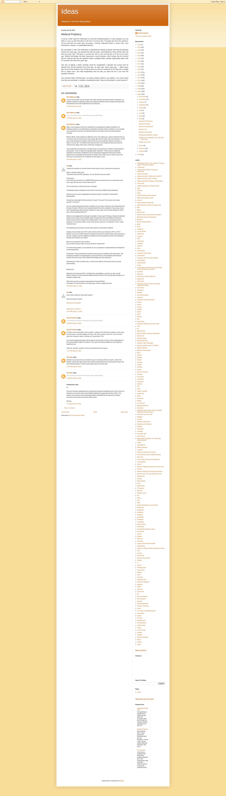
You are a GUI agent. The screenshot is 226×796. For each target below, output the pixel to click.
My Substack (141, 750)
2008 (139, 89)
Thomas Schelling (143, 606)
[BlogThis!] (82, 86)
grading (139, 357)
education (140, 290)
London (139, 419)
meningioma (141, 445)
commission (141, 255)
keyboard (140, 398)
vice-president (141, 623)
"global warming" (142, 174)
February (142, 148)
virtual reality (141, 625)
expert (139, 304)
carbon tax (140, 234)
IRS (138, 386)
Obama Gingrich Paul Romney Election (149, 471)
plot (138, 500)
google (139, 355)
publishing (140, 526)
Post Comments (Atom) (77, 415)
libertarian (140, 408)
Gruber (139, 360)
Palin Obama (141, 481)
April (140, 119)
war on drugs (141, 630)
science (139, 553)
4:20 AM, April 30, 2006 (74, 106)
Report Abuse (140, 650)
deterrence (140, 279)
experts (139, 307)
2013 (139, 75)
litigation (140, 417)
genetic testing (141, 338)
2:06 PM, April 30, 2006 (74, 159)
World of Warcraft (142, 637)
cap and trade (141, 231)
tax (138, 594)
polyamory (140, 507)
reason (139, 534)
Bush (138, 226)
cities (138, 248)
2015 (139, 69)
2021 (139, 53)
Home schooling (142, 372)
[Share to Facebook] (86, 86)
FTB (138, 326)
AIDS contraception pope (145, 198)
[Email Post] (75, 86)
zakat (139, 644)
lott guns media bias (143, 421)
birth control (141, 212)
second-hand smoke (143, 558)
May (140, 116)
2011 (139, 80)
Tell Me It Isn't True (145, 142)
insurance (140, 381)
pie (138, 495)
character (140, 243)
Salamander (141, 546)
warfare (139, 632)
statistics (140, 584)
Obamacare (141, 476)
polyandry (140, 510)
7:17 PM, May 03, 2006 (74, 351)
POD (138, 503)
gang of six (140, 336)
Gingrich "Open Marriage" (145, 343)
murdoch (140, 450)
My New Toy (143, 129)
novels (139, 464)
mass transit (141, 436)
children (139, 246)
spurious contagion (143, 582)
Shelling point (141, 567)
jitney (139, 396)
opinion (139, 479)
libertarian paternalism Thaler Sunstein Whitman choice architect (149, 411)
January (142, 151)
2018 (139, 61)
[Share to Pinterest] (88, 86)
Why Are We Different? (146, 126)
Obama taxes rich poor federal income (149, 474)
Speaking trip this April (144, 699)
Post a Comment (69, 408)
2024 (139, 44)
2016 (139, 67)
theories (139, 601)
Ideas (69, 11)
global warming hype (144, 350)
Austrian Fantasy (142, 729)
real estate (140, 531)
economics (140, 288)
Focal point (140, 321)
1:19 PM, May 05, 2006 (74, 366)
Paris (138, 483)
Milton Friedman (142, 447)
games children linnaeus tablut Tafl (148, 333)
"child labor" (141, 167)
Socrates (140, 577)
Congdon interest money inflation (147, 258)
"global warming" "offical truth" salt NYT (149, 176)
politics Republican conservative (147, 505)
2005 (139, 154)
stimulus (139, 589)
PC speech (140, 488)
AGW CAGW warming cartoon (146, 195)
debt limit (140, 274)
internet (139, 384)
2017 (139, 64)
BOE (138, 224)
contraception (141, 263)
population (140, 517)
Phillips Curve (141, 493)
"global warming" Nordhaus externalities (150, 181)
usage (139, 615)
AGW (138, 193)
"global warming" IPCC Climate (147, 178)
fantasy (139, 316)
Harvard (139, 367)
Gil (67, 166)
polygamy (140, 512)
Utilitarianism (141, 620)
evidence (140, 297)
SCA (138, 551)
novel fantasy (141, 462)
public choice (141, 524)
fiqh (138, 319)
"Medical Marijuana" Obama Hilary (148, 186)
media (139, 442)
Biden (139, 210)
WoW (139, 640)
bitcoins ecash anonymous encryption (149, 214)
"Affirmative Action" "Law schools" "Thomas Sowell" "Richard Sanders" (150, 164)
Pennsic (139, 491)
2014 (139, 72)
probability (140, 522)
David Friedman (72, 318)
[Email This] (79, 86)
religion (139, 536)
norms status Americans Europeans (148, 459)
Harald (139, 365)
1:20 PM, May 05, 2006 (74, 378)
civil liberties (141, 251)
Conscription (141, 260)
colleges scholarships (144, 253)
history (139, 369)
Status (139, 587)
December (142, 96)
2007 (139, 91)
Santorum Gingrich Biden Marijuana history (151, 548)
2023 (139, 47)
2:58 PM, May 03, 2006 (74, 323)
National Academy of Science (146, 452)
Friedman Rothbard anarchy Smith (148, 324)
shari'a (139, 565)
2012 (139, 78)
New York (140, 457)
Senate (139, 560)
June (141, 113)
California (140, 229)
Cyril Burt (140, 272)
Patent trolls (141, 486)
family (139, 312)
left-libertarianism (142, 405)
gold (138, 353)
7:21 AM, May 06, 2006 (74, 404)
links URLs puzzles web (144, 414)
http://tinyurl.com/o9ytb (74, 303)
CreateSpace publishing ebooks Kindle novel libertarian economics (149, 268)
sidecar (139, 572)
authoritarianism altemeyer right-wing (149, 205)
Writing (139, 642)
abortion (139, 190)
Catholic (139, 236)
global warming (142, 348)
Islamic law (140, 393)
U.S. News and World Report (146, 611)
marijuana (140, 429)
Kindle (139, 401)
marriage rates (141, 433)
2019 (139, 58)
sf (137, 563)
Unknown (70, 357)
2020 (139, 55)
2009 (139, 86)
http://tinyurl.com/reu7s (74, 309)
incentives (140, 379)
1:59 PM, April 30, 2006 (74, 118)
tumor (139, 608)
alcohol (139, 200)
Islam (139, 389)
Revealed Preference (146, 121)
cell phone (140, 241)
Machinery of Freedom (144, 424)
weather (139, 635)
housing (139, 374)
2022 (139, 50)
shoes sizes (141, 570)
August (141, 108)
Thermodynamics (142, 603)
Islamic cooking (142, 391)
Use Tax (139, 618)
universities (140, 613)
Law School (141, 403)
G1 (138, 328)
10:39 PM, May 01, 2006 (74, 286)
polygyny (140, 515)
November (142, 99)
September (143, 105)
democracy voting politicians (146, 276)
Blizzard (139, 219)
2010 (139, 83)
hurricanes (140, 377)
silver (139, 575)
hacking (139, 362)
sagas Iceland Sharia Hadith (146, 543)
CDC (138, 239)
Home (95, 412)
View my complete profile (143, 36)
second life (140, 555)
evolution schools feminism (145, 300)
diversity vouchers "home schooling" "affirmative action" (148, 284)
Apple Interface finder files (145, 202)
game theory (141, 331)
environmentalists (142, 295)
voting (139, 628)
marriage (140, 431)
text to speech (141, 599)
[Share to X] (84, 86)
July (140, 110)
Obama (139, 469)
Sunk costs (140, 591)
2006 (139, 94)
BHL (138, 207)
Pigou (139, 498)
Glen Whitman (71, 97)
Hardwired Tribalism (145, 132)
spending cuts (141, 579)
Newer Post (65, 412)
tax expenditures (142, 596)
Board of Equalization (144, 222)
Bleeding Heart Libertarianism (146, 217)
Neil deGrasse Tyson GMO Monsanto (149, 454)
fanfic (139, 314)
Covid (139, 265)
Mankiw (139, 426)
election (139, 292)
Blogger (121, 781)
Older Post (124, 412)
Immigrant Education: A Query (148, 135)
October (142, 102)
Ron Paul (140, 541)
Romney (140, 539)
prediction (140, 519)
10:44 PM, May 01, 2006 (74, 311)
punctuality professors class (146, 529)
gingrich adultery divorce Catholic (148, 345)
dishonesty (140, 281)
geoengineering (142, 340)
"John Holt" (140, 183)
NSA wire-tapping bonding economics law (150, 466)
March (141, 145)
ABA (138, 188)
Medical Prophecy (144, 124)
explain (139, 309)
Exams (139, 302)
